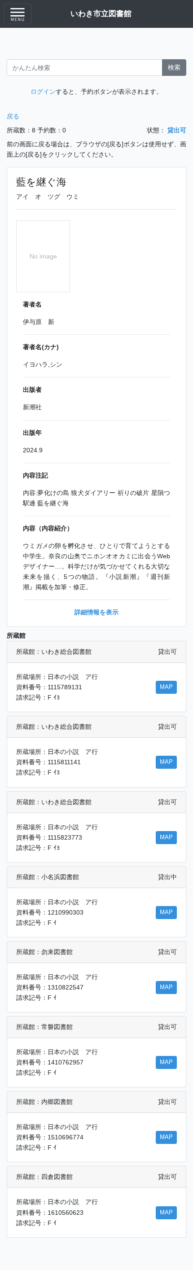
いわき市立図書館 (101, 13)
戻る (13, 116)
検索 (174, 67)
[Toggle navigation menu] (17, 14)
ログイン (43, 91)
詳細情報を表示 (96, 612)
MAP (166, 687)
